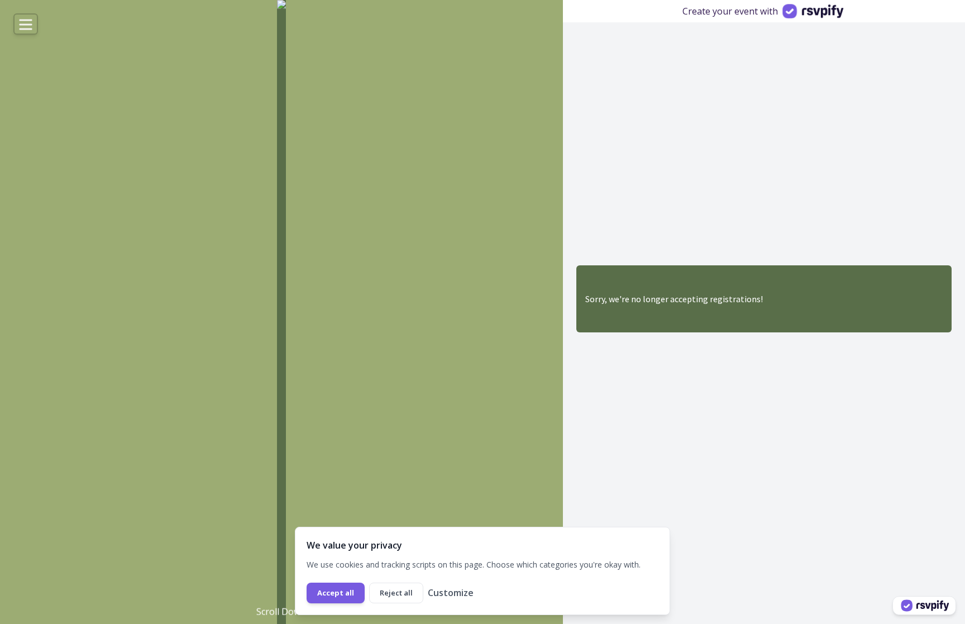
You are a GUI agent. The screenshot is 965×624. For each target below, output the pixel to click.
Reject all (396, 593)
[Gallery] (281, 312)
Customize (451, 593)
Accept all (335, 593)
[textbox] (210, 527)
